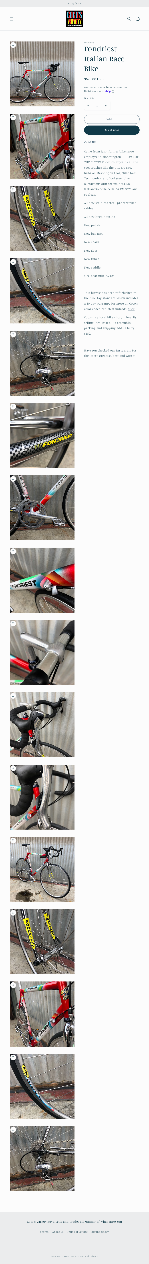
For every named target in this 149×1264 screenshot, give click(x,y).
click (131, 309)
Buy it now (111, 130)
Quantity (89, 98)
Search (44, 1231)
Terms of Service (77, 1231)
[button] (11, 19)
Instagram (123, 350)
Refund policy (100, 1231)
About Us (58, 1231)
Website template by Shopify (84, 1256)
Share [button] (92, 141)
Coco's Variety (63, 1256)
